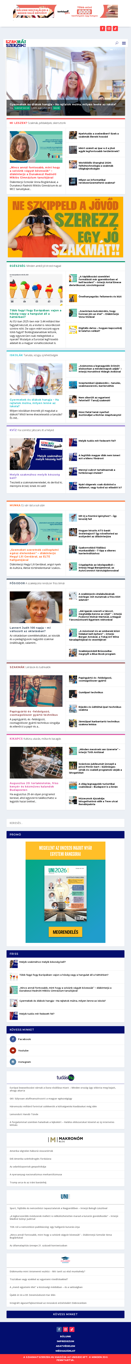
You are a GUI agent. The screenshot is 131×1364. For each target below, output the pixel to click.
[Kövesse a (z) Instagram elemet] (109, 28)
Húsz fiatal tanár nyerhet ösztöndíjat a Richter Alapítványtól (100, 413)
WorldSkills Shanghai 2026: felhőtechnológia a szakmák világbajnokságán (96, 165)
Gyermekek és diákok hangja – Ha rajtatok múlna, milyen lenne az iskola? (63, 104)
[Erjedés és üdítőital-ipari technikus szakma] (73, 709)
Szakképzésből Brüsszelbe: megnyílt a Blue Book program (97, 652)
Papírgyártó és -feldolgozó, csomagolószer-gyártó (95, 679)
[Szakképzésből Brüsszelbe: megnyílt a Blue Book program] (73, 653)
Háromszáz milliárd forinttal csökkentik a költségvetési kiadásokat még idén (53, 1106)
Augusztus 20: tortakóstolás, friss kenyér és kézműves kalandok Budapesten (34, 786)
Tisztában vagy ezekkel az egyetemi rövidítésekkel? (39, 1279)
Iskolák (56, 108)
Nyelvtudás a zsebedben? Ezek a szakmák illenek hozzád (99, 135)
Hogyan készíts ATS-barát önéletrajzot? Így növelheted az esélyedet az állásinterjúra (98, 533)
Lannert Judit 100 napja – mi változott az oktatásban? (30, 629)
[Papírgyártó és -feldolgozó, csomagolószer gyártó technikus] (36, 691)
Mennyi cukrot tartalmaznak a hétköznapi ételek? (97, 471)
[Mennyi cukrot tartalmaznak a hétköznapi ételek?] (73, 472)
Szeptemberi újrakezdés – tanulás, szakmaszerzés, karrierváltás (100, 384)
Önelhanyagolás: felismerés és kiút (100, 296)
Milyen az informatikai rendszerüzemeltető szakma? (97, 181)
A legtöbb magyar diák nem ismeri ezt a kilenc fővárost (99, 457)
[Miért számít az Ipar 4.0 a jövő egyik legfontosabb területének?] (73, 150)
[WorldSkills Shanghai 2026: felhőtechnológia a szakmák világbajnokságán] (73, 164)
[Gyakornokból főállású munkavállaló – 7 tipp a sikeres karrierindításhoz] (73, 549)
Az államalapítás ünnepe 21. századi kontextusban (38, 1245)
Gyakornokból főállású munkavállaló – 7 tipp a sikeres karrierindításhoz (97, 550)
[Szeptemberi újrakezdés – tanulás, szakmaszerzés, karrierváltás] (73, 385)
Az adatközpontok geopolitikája (28, 1166)
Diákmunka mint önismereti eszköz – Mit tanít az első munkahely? (47, 1271)
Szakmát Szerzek (22, 108)
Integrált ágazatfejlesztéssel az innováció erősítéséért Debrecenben (48, 1302)
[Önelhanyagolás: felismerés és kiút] (73, 298)
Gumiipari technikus (91, 692)
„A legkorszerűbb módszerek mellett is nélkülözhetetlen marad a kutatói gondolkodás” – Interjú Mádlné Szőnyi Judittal (64, 1217)
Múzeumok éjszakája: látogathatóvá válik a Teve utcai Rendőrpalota (98, 801)
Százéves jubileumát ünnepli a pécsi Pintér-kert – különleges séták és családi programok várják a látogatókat (95, 768)
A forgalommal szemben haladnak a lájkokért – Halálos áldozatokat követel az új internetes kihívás (62, 1123)
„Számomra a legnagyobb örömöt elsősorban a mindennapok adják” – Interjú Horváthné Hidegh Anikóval (100, 368)
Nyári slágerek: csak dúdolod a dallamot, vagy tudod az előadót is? (100, 486)
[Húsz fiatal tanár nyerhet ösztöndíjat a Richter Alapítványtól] (73, 414)
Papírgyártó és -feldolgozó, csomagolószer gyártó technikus (34, 713)
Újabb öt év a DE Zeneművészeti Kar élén (32, 1294)
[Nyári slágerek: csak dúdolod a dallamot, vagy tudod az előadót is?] (73, 486)
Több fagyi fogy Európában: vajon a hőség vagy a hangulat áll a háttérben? (35, 314)
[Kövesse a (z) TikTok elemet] (115, 28)
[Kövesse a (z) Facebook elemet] (102, 28)
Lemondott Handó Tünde (24, 1114)
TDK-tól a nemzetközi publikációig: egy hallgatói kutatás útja (45, 1226)
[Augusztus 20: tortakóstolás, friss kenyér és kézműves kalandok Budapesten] (36, 763)
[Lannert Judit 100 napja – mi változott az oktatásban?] (36, 607)
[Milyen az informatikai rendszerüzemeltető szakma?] (73, 182)
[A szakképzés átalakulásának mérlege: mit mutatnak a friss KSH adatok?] (73, 596)
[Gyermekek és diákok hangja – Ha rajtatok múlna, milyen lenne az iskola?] (36, 379)
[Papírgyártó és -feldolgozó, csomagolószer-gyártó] (73, 679)
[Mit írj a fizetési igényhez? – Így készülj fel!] (73, 518)
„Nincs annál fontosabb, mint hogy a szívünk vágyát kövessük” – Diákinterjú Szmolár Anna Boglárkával (61, 1236)
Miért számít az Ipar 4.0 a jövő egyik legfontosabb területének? (99, 150)
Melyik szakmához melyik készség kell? (42, 961)
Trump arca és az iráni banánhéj (28, 1182)
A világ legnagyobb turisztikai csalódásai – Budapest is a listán (98, 785)
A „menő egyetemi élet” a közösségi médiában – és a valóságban (46, 1287)
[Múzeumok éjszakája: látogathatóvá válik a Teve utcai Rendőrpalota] (73, 800)
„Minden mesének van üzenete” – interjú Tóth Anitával (99, 751)
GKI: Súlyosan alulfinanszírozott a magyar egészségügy (41, 1098)
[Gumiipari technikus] (73, 694)
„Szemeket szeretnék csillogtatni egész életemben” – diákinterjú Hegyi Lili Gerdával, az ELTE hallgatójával (34, 554)
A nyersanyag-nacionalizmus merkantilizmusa (36, 1174)
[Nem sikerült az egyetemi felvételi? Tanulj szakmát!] (73, 399)
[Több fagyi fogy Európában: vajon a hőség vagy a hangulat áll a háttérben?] (36, 290)
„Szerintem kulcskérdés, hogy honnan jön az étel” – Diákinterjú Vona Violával (99, 314)
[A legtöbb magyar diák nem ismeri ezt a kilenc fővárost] (73, 457)
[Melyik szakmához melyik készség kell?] (36, 454)
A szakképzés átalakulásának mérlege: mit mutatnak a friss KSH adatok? (99, 597)
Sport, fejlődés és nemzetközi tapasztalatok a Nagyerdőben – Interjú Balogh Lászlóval (58, 1208)
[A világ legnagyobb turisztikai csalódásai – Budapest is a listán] (73, 786)
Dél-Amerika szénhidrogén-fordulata (30, 1158)
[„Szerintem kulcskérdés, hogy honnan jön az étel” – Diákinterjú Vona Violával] (73, 313)
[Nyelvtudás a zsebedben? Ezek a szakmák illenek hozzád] (73, 135)
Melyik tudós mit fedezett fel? (97, 440)
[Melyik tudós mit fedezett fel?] (73, 442)
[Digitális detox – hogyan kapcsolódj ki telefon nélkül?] (73, 330)
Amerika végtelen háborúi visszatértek (31, 1150)
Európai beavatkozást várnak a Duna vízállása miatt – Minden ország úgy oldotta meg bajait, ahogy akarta (63, 1089)
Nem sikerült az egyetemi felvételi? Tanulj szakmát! (94, 399)
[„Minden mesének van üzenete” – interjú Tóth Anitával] (73, 751)
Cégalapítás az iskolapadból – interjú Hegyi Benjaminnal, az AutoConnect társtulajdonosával (99, 567)
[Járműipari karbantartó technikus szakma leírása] (73, 723)
